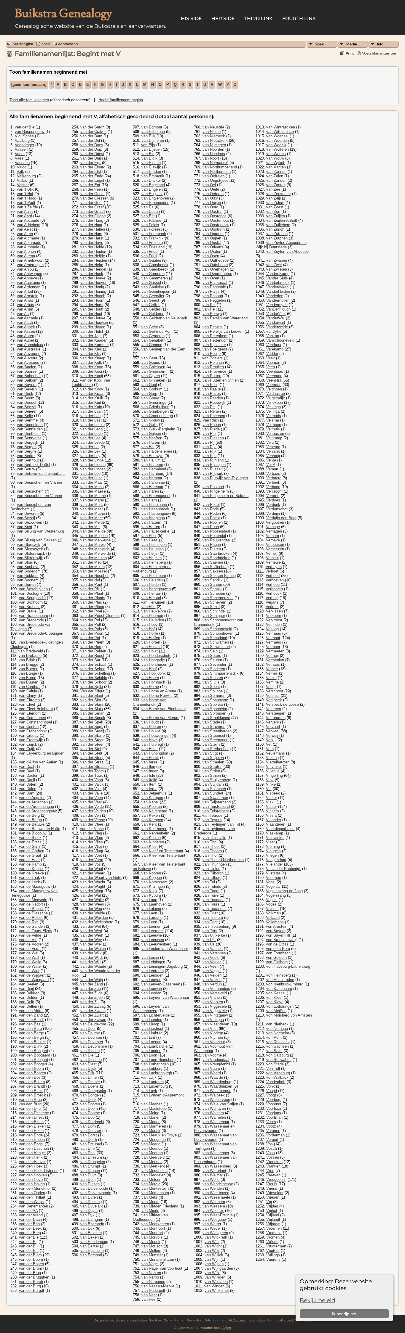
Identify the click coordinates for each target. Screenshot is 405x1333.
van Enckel (151, 180)
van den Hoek (31, 1166)
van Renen (212, 411)
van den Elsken (32, 1126)
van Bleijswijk (28, 544)
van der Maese (93, 491)
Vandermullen (277, 300)
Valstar (23, 185)
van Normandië (215, 162)
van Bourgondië (32, 598)
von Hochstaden (280, 979)
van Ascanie (27, 318)
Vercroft (273, 495)
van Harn (149, 500)
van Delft (26, 1002)
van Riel (209, 433)
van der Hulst (91, 331)
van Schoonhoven (218, 633)
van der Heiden (93, 251)
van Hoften (150, 642)
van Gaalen (151, 260)
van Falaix (150, 225)
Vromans (274, 1233)
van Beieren (27, 411)
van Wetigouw (215, 1219)
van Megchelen (154, 1170)
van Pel (209, 305)
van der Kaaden (93, 340)
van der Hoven (92, 327)
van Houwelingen (155, 735)
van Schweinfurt (216, 646)
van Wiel (212, 1241)
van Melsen (151, 1179)
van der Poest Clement (100, 615)
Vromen (273, 1237)
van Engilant (152, 194)
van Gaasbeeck (154, 265)
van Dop (87, 1117)
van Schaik (212, 589)
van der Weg (91, 908)
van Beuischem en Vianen (39, 482)
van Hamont (151, 478)
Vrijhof (271, 1210)
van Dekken (29, 993)
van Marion (150, 1122)
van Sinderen (214, 669)
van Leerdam (152, 931)
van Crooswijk (31, 740)
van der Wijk (91, 953)
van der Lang (91, 416)
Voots (271, 1122)
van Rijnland (213, 460)
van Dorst (88, 1135)
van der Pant (91, 584)
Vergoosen (275, 522)
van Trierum (213, 917)
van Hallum (151, 460)
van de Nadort (31, 904)
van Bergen (26, 447)
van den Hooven (33, 1175)
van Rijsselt (213, 469)
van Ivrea (149, 789)
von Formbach (278, 953)
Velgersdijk (275, 398)
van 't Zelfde (27, 207)
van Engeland (153, 185)
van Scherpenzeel (218, 598)
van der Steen (92, 744)
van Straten (212, 766)
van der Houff (91, 309)
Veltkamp (274, 438)
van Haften (150, 442)
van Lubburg (151, 1068)
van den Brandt (32, 1086)
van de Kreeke (31, 873)
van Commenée (32, 717)
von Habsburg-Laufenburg (288, 966)
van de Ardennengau (36, 806)
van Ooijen (212, 202)
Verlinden (274, 624)
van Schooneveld (217, 629)
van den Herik (31, 1157)
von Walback (277, 1077)
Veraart (272, 469)
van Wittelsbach (280, 131)
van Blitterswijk (30, 558)
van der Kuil (90, 402)
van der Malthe (93, 495)
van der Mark (91, 504)
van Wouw (275, 158)
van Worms (276, 154)
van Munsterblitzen (157, 1259)
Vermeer (273, 646)
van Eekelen (91, 1233)
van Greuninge (153, 402)
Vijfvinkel (274, 766)
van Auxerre (27, 358)
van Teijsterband (217, 802)
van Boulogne (30, 593)
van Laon (149, 913)
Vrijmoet (273, 1224)
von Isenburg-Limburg (284, 984)
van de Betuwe (31, 824)
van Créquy (29, 735)
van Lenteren (152, 971)
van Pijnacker (214, 345)
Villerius (273, 771)
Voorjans (273, 1113)
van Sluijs (211, 682)
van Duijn (88, 1175)
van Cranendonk (33, 731)
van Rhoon (212, 424)
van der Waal (91, 868)
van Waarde (213, 1077)
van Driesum (91, 1157)
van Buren (27, 678)
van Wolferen (277, 149)
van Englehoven (155, 198)
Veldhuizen (275, 393)
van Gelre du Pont (157, 331)
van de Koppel (31, 868)
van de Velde (30, 935)
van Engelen (152, 189)
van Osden (212, 251)
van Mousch (151, 1246)
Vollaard (273, 917)
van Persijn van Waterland (225, 318)
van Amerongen (30, 265)
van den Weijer (31, 1201)
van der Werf (91, 931)
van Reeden (213, 398)
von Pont (274, 1037)
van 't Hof (25, 194)
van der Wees (92, 904)
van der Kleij (91, 349)
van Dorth (88, 1139)
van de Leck (29, 882)
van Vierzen (213, 1002)
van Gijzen (150, 376)
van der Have (91, 242)
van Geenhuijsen (155, 291)
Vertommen (276, 717)
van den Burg (30, 1104)
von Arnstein (276, 926)
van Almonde (28, 247)
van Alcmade (28, 238)
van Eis (147, 154)
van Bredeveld (30, 651)
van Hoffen (150, 638)
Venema (273, 447)
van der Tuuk (91, 775)
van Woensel (277, 136)
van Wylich (275, 162)
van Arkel (25, 291)
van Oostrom (214, 229)
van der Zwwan (93, 1019)
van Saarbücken (216, 558)
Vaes (19, 158)
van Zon (273, 211)
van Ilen (148, 766)
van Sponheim (215, 709)
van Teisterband (216, 806)
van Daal (26, 766)
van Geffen (150, 305)
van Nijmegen (214, 145)
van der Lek (90, 451)
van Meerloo (151, 1148)
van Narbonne (153, 1281)
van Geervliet (152, 296)
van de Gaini (30, 846)
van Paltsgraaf (215, 282)
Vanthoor (273, 345)
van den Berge (31, 1033)
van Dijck (88, 1068)
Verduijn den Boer (281, 518)
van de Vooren (31, 944)
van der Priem (92, 642)
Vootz (271, 1126)
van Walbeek (214, 1095)
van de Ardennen (33, 802)
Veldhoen (274, 389)
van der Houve (92, 318)
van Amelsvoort (30, 260)
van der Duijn (91, 158)
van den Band (31, 1015)
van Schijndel (214, 611)
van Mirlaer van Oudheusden (150, 1217)
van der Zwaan (93, 1011)
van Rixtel (211, 504)
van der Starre (92, 735)
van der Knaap (92, 358)
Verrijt (271, 686)
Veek (270, 358)
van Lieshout (152, 1028)
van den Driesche (34, 1113)
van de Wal (28, 953)
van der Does (91, 145)
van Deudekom (93, 1024)
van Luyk (149, 1090)
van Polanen (213, 362)
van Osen (211, 256)
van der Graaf (92, 207)
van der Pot (90, 638)
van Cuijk (27, 749)
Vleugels (273, 851)
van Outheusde (216, 260)
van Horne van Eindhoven (163, 709)
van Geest (150, 300)
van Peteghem (215, 336)
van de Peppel (31, 908)
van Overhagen (216, 269)
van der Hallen (92, 229)
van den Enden (32, 1139)
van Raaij (211, 384)
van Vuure (211, 1068)
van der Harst (91, 238)
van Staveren (214, 726)
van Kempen (152, 820)
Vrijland (272, 1215)
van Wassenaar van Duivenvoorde (215, 1137)
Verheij (272, 553)
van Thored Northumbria (223, 860)
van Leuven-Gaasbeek (160, 984)
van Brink (27, 660)
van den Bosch (32, 1082)
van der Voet (91, 855)
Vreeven (273, 1175)
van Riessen (213, 438)
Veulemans (275, 753)
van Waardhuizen (217, 1086)
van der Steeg (92, 740)
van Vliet (210, 1028)
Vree (270, 1170)
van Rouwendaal (217, 540)
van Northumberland (220, 167)
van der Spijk (91, 726)
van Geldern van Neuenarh (164, 318)
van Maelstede (154, 1108)
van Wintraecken (280, 127)
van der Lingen (93, 469)
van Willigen (215, 1277)
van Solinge (213, 691)
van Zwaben (276, 260)
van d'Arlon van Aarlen (38, 762)
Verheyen (274, 567)
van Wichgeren (215, 1233)
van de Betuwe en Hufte (39, 829)
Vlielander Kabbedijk (283, 868)
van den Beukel (32, 1042)
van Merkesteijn (155, 1188)
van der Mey (91, 562)
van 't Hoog (26, 198)
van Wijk (212, 1250)
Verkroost (274, 620)
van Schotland (215, 638)
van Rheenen (214, 416)
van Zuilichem (278, 225)
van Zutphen (277, 238)
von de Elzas (277, 944)
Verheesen (275, 544)
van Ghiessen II (155, 371)
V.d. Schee (24, 136)
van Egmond (91, 1255)
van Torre (211, 895)
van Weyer (212, 1228)
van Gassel (151, 282)
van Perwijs (212, 327)
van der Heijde (92, 256)
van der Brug (30, 1273)
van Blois (25, 562)
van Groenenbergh (157, 416)
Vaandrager (24, 145)
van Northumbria (217, 171)
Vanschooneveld (280, 340)
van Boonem (28, 580)
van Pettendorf (215, 340)
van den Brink (31, 1090)
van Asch (25, 322)
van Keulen (151, 837)
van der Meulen (93, 558)
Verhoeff (273, 575)
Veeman (273, 362)
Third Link (258, 18)
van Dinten (89, 1077)
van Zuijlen (275, 216)
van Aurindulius (30, 345)
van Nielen (212, 131)
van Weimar (213, 1175)
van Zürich (275, 229)
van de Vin (28, 940)
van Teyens (212, 820)
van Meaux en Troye (159, 1135)
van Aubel (25, 340)
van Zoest (274, 207)
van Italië (149, 780)
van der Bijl (28, 1246)
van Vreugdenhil (216, 1064)
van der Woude (93, 966)
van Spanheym (215, 700)
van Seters (212, 655)
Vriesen (272, 1197)
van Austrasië (28, 349)
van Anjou (25, 269)
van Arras (25, 300)
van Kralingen (153, 886)
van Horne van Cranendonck (149, 702)
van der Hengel (93, 269)
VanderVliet (276, 313)
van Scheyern (214, 602)
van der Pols (91, 629)
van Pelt (210, 309)
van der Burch (31, 1281)
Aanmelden (68, 44)
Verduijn (273, 513)
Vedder (272, 353)
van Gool (149, 384)
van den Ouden (32, 1193)
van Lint (148, 1037)
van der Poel (91, 611)
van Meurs (150, 1201)
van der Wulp (91, 979)
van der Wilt (90, 962)
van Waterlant (214, 1170)
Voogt (271, 1095)
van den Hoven (32, 1184)
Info (380, 44)
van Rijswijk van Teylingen (225, 478)
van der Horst (91, 305)
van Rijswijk (213, 473)
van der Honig (92, 287)
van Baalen (26, 367)
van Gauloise (152, 287)
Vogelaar (273, 886)
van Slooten (213, 678)
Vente (271, 460)
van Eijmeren (152, 140)
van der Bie (24, 127)
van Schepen (214, 593)
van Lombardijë (154, 1046)
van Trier (210, 913)
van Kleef (149, 846)
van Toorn (211, 891)
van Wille (212, 1273)
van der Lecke (92, 424)
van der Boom (31, 1259)
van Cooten (29, 726)
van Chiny (27, 695)
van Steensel (214, 735)
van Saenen (213, 562)
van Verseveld (215, 993)
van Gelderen (152, 313)
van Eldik (149, 158)
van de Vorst (30, 948)
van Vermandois (216, 988)
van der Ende (91, 176)
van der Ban (29, 1224)
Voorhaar (273, 1108)
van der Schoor (93, 682)
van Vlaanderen (216, 1024)
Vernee (272, 669)
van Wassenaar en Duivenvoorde (214, 1128)
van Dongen (90, 1095)
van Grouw (150, 420)
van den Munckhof (35, 1188)
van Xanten (276, 167)
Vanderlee (274, 296)
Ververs (272, 722)
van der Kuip (91, 407)
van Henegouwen (156, 589)
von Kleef (274, 997)
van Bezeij (26, 518)
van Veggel (212, 971)
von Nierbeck (277, 1024)
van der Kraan (92, 393)
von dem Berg (278, 948)
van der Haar (91, 225)
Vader (20, 154)
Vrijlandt (273, 1219)
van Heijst (150, 553)
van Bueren (28, 669)
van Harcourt (152, 487)
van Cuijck (28, 744)
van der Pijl (90, 589)
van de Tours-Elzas (35, 931)
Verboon (273, 487)
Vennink (273, 451)
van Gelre (149, 327)
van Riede (211, 429)
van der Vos (90, 864)
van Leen (149, 922)
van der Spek (91, 722)
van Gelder (150, 309)
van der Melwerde (95, 540)
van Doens (89, 1086)
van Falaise (151, 220)
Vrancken (274, 1162)
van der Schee (92, 669)
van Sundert (213, 793)
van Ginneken (153, 380)
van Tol (209, 882)
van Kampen (152, 797)
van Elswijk (151, 167)
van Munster (152, 1255)
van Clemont (30, 713)
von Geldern (276, 957)
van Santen (212, 584)
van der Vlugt (91, 851)
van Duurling (91, 1201)
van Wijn (212, 1259)
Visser (271, 806)
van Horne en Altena (158, 691)
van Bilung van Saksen (37, 540)
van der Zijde (91, 993)
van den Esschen (34, 1148)
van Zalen (274, 176)
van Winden (214, 1286)
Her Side (223, 18)
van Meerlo (150, 1144)
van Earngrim (91, 1219)
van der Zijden (92, 997)
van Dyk (87, 1215)
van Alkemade (29, 242)
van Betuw (26, 469)
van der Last (91, 420)
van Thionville (214, 837)
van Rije (209, 447)
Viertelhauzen (277, 762)
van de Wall (29, 957)
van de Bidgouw (32, 833)
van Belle (25, 416)
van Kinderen (152, 842)
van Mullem (151, 1250)
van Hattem (151, 522)
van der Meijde (93, 531)
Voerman (273, 877)
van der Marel (92, 500)
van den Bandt (31, 1019)
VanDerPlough (278, 309)
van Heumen (152, 615)
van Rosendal (214, 535)
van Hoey (149, 624)
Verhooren (274, 589)
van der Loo (90, 473)
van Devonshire (93, 1046)
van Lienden (151, 1019)
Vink (270, 780)
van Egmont (151, 127)
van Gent (149, 358)
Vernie (271, 678)
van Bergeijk (27, 442)
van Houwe (150, 731)
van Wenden (213, 1188)
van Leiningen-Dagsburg (162, 966)
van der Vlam (91, 837)
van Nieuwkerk (215, 140)
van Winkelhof (217, 1290)
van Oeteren (213, 194)
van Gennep (151, 345)
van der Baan (30, 1219)
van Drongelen (92, 1162)
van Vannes (213, 948)
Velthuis (273, 429)
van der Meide (92, 522)
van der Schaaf (93, 664)
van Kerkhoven (154, 829)
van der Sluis (91, 709)
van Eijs (148, 145)
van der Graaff (92, 211)
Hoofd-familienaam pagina (120, 100)
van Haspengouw (30, 131)
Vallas (22, 180)
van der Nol (90, 580)
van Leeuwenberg (156, 944)
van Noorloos (214, 154)
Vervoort (273, 726)
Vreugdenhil (276, 1179)
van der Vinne (92, 829)
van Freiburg (152, 242)
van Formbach (153, 233)
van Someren (214, 695)
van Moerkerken (155, 1224)
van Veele (211, 957)
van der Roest (92, 655)
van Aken (25, 233)
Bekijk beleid (317, 1300)
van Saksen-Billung (219, 575)
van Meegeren (153, 1139)
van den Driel (30, 1108)
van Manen (150, 1117)
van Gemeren (153, 336)
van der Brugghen (34, 1277)
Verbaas (273, 473)
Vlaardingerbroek (280, 829)
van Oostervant (216, 225)
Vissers (272, 811)
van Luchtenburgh (156, 1073)
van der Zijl (89, 1002)
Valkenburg (26, 176)
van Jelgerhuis (153, 793)
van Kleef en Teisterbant (162, 851)
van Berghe (26, 451)
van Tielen (211, 868)
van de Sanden (32, 926)
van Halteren (152, 464)
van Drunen (90, 1170)
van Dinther (90, 1082)
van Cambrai (29, 686)
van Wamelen (214, 1117)
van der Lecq (91, 429)
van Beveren (28, 513)
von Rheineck (278, 1042)
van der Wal (90, 895)
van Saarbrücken (217, 553)
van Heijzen (151, 558)
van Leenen (151, 926)
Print (350, 53)
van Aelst (25, 229)
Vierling (272, 757)
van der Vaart (91, 780)
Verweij (272, 735)
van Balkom (27, 380)
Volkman (273, 913)
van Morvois (151, 1237)
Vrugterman (276, 1246)
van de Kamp (30, 864)
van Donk (88, 1099)
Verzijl (271, 740)
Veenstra (273, 380)
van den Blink (30, 1046)
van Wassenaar (216, 1122)
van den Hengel (32, 1153)
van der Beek (30, 1228)
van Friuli (149, 256)
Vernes (272, 673)
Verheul (272, 558)
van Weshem (214, 1201)
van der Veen (91, 797)
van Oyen (211, 278)
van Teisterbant (216, 811)
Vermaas (273, 633)
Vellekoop (274, 402)
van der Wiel (91, 944)
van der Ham (91, 233)
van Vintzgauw (215, 1015)
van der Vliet (91, 846)
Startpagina (23, 44)
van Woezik (276, 145)
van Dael (26, 771)
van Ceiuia (28, 691)
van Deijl (26, 988)
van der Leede (92, 442)
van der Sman (92, 713)
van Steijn (211, 744)
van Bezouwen (29, 522)
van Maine (150, 1113)
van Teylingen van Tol (221, 824)
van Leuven (151, 979)
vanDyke (273, 331)
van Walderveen (216, 1099)
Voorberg (273, 1099)
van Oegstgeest (216, 180)
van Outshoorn (215, 265)
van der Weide (92, 913)
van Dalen (27, 789)
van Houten (151, 726)
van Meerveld (153, 1157)
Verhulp (272, 598)
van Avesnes (28, 362)
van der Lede (91, 433)
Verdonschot (277, 509)
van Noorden (213, 149)
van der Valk (91, 789)
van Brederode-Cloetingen (41, 633)
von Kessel (276, 993)
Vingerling (274, 775)
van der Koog (91, 367)
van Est (148, 216)
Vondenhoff (276, 1082)
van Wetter (212, 1224)
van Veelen (212, 962)
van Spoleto (213, 704)
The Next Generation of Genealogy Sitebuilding (186, 1320)
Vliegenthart (276, 860)
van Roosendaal (216, 531)
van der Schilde (93, 678)
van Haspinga (153, 518)
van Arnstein (27, 296)
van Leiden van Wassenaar (164, 948)
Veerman (273, 384)
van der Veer (91, 802)
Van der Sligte (92, 691)
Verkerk (272, 606)
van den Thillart (32, 1197)
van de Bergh (30, 820)
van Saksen (213, 571)
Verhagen (274, 531)
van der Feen (91, 189)
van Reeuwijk (214, 402)
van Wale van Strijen (220, 1104)
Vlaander (273, 820)
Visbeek (273, 793)
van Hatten (150, 527)
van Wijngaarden (219, 1268)
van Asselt (26, 327)
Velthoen (273, 424)
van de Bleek (30, 837)
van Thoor (211, 846)
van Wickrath (216, 1237)
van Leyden (151, 993)
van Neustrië (213, 127)
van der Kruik (91, 398)
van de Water (30, 966)
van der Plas (91, 602)
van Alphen (26, 251)
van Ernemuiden (155, 202)
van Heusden (152, 620)
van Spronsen (214, 713)
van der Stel (90, 749)
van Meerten (152, 1153)
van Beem (25, 398)
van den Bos (30, 1077)
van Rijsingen (214, 464)
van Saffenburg (216, 567)
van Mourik (150, 1241)
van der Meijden (94, 535)
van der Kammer (94, 345)
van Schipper (214, 615)
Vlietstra (273, 873)
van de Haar (29, 860)
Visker (271, 797)
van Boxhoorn (31, 602)
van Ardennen (28, 287)
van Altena (26, 256)
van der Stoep (92, 757)
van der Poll (90, 624)
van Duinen (90, 1184)
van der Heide (92, 247)
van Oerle (211, 189)
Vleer (270, 842)
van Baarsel (27, 371)
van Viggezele (215, 1006)
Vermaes (273, 642)
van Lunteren (152, 1082)
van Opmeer (213, 233)
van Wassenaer (216, 1153)
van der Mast (91, 509)
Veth (270, 749)
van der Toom (92, 771)
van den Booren (32, 1073)
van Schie (211, 606)
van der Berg (30, 1233)
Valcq (21, 167)
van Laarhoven (154, 904)
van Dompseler (93, 1090)
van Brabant (29, 606)
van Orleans (213, 247)
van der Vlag (91, 833)
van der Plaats (92, 598)
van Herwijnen (153, 602)
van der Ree (90, 646)
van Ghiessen (153, 367)
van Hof (148, 629)
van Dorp (88, 1126)
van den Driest (31, 1117)
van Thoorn (212, 851)
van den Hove (31, 1179)
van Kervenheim (155, 833)
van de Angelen (32, 797)
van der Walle (92, 900)
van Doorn (89, 1108)
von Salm (274, 1051)
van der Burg (30, 1286)
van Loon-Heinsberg (158, 1059)
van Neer (149, 1295)
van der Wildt (91, 957)
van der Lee (90, 438)
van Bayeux (27, 389)
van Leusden (152, 975)
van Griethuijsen (155, 407)
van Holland (151, 646)
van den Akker (31, 1011)
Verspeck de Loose (282, 704)
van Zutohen (277, 233)
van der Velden (93, 811)
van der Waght (92, 886)
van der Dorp (91, 149)
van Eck (87, 1228)
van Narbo (150, 1277)
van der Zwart (92, 1015)
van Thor (210, 855)
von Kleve (274, 1002)
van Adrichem (28, 225)
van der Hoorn (92, 300)
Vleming (273, 846)
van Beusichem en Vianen (39, 495)
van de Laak (29, 877)
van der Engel (92, 180)
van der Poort (91, 633)
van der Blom (30, 1255)
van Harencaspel (155, 495)
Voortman (274, 1117)
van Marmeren (153, 1126)
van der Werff (91, 935)
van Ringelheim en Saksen (225, 495)
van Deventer (91, 1042)
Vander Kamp (277, 273)
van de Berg (29, 815)
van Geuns (150, 362)
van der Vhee (91, 824)
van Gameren (153, 273)
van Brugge (28, 664)
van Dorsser (90, 1130)
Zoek (319, 44)
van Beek (25, 393)
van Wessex (213, 1210)
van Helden (151, 584)
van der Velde (92, 806)
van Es (147, 207)
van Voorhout (214, 1042)
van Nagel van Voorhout (161, 1268)
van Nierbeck (214, 136)
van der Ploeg (92, 606)
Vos (269, 1144)
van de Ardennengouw (38, 811)
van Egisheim (92, 1250)
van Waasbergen (217, 1090)
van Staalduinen (216, 717)
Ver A (270, 464)
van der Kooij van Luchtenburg (91, 382)
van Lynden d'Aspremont (162, 1095)
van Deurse (90, 1033)
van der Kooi (91, 371)
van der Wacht (92, 882)
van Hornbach (153, 682)
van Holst (149, 651)
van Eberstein (92, 1224)
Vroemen (274, 1228)
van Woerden (277, 140)
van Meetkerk (153, 1166)
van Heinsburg (153, 575)
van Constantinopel (35, 722)
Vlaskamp (274, 833)
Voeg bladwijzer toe (379, 53)
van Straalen (213, 762)
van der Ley (90, 456)
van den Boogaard (34, 1055)
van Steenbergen (217, 731)
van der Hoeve (92, 278)
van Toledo (212, 886)
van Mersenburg (155, 1193)
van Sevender (214, 664)
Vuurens (273, 1259)
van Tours (211, 904)
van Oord (210, 207)
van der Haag (91, 220)
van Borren (26, 584)
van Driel (87, 1153)
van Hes (148, 606)
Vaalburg (22, 140)
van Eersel (89, 1246)
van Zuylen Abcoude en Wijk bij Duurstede (281, 244)
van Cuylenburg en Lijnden (41, 753)
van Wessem (214, 1206)
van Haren (150, 491)
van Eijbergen (153, 131)
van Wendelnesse (218, 1184)
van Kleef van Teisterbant (163, 855)
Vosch (271, 1148)
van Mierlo (150, 1210)
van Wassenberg (217, 1166)
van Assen (26, 331)
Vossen (272, 1157)
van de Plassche (33, 913)
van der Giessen (94, 198)
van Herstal (151, 598)
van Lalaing (151, 908)
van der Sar (90, 660)
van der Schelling (95, 673)
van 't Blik (25, 189)
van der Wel (90, 926)
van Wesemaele (216, 1197)
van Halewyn (152, 456)
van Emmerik (152, 176)
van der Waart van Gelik (101, 877)
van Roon (211, 527)
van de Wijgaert (32, 975)
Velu (270, 442)
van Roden (212, 513)
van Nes (148, 1299)
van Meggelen (153, 1175)
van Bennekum (30, 424)
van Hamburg (152, 473)
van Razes (212, 393)
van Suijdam (213, 784)
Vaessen (22, 162)
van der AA (28, 1210)
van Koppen (151, 877)
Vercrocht (274, 491)
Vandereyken (277, 287)
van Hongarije (153, 660)
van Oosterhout (216, 220)
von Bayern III (278, 935)
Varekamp (274, 349)
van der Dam (91, 136)
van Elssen (151, 162)
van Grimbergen (155, 411)
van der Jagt (91, 336)
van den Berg (30, 1028)
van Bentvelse (29, 438)
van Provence (214, 371)
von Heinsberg (278, 975)
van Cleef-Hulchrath (36, 709)
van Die (86, 1055)
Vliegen (272, 855)
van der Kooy (91, 389)
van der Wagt (91, 891)
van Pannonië (214, 287)
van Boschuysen (33, 589)
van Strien (211, 771)
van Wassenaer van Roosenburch (215, 1159)
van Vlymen (213, 1037)
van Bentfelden (30, 429)
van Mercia (150, 1184)
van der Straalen (94, 766)
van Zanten (276, 185)
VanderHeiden (278, 291)
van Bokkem (28, 575)
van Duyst (89, 1210)
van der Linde (91, 460)
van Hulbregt (152, 744)
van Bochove (28, 567)
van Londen (151, 1051)
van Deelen (28, 984)
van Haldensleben (156, 451)
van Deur (88, 1028)
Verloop (272, 629)
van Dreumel (91, 1144)
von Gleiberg (277, 962)
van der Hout (91, 313)
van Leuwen (151, 988)
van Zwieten (276, 269)
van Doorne (90, 1113)
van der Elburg (92, 167)
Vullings (273, 1255)
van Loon (149, 1055)
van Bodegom (29, 571)
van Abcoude (28, 220)
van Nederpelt (153, 1290)
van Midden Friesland (159, 1206)
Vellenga (273, 407)
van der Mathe (92, 513)
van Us (209, 944)
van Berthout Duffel (33, 464)
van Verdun (212, 984)
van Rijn (209, 456)
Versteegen (275, 713)
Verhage (273, 527)
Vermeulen (275, 660)
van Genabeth (153, 340)
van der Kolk (91, 362)
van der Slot (90, 700)
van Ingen (149, 771)
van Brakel (28, 611)
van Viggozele (215, 1011)
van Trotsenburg (216, 926)
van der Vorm (91, 860)
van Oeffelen (213, 176)
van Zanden (276, 180)
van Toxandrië (215, 908)
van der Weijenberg (96, 922)
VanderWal (275, 318)
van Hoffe (149, 633)
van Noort (211, 158)
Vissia (271, 815)
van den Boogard (33, 1059)
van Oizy (210, 198)
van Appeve (27, 278)
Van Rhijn (211, 420)
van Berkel (26, 456)
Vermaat (273, 638)
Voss (270, 1153)
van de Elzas (30, 842)
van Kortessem (154, 882)
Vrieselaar (274, 1193)
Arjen (226, 1328)
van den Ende (31, 1135)
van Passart (213, 296)
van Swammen (215, 797)
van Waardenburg (217, 1082)
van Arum (25, 309)
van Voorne (212, 1055)
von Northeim (277, 1033)
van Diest (88, 1064)
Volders (272, 908)
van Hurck (150, 757)
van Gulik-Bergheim (158, 429)
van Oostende (215, 216)
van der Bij (28, 1241)
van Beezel (26, 407)
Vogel (270, 882)
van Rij (208, 442)
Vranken (273, 1166)
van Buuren (28, 682)
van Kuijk (149, 891)
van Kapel (150, 802)
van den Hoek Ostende (38, 1170)
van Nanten (151, 1273)
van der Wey (91, 940)
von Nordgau (277, 1028)
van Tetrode (212, 815)
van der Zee (90, 988)
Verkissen (274, 611)
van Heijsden (152, 549)
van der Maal (91, 482)
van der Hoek (91, 273)
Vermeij (272, 655)
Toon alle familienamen (29, 100)
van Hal (147, 447)
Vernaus (273, 664)
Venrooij (273, 456)
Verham (272, 535)
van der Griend (93, 216)
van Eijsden (151, 149)
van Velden (212, 975)
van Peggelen (214, 300)
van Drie (87, 1148)
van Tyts (210, 931)
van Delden (28, 997)
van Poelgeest (215, 349)
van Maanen (151, 1104)
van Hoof (149, 669)
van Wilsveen (216, 1281)
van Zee (273, 189)
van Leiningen (153, 962)
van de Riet (29, 922)
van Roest (211, 518)
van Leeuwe (151, 935)
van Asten (25, 336)
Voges (271, 904)
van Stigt (210, 753)
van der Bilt (29, 1250)
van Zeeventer (278, 194)
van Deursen (91, 1037)
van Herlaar (151, 593)
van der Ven (90, 815)
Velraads (273, 416)
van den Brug (30, 1099)
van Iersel (149, 762)
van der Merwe (93, 544)
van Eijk (148, 136)
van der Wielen (93, 948)
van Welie (211, 1179)
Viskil (270, 802)
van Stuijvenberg (217, 780)
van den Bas (30, 1024)
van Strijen (212, 775)
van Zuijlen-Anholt (281, 220)
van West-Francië (218, 1215)
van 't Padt (26, 202)
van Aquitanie (28, 282)
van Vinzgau (213, 1019)
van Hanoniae (153, 482)
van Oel (209, 185)
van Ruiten (212, 549)
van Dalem (28, 784)
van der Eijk (90, 162)
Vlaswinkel (275, 837)
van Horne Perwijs (157, 695)
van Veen (211, 966)
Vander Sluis (277, 278)
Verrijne (272, 682)
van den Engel (31, 1144)
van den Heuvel (32, 1162)
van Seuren (212, 660)
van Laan (149, 900)
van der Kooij (91, 376)
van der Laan (91, 411)
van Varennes (214, 953)
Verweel (272, 731)
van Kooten (151, 873)
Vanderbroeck (278, 282)
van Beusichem (30, 491)
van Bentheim (29, 433)
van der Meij (90, 527)
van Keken (150, 815)
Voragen (273, 1130)
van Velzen (212, 979)
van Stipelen (213, 757)
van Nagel (150, 1264)
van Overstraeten (217, 273)
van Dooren (90, 1104)
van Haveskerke (155, 531)
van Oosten (212, 211)
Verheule (273, 562)
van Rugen (212, 544)
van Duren (89, 1197)
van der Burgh (92, 127)
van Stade (211, 722)
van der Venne (92, 820)
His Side (191, 18)
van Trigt (210, 922)
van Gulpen (151, 433)
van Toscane (213, 900)
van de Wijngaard (34, 979)
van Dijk (87, 1073)
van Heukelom (153, 611)
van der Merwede (95, 549)
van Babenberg (30, 376)
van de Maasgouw (34, 886)
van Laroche (151, 917)
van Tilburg (212, 877)
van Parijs (211, 291)
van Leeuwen (152, 940)
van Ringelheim (216, 491)
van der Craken (93, 131)
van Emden (151, 171)
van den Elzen (31, 1130)
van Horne (150, 686)
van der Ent (90, 185)
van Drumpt (90, 1166)
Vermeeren (275, 651)
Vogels (272, 900)
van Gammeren (154, 278)
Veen (270, 367)
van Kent (149, 824)
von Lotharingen (280, 1006)
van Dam (26, 793)
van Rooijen (213, 522)
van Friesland (153, 247)
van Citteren (29, 700)
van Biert (24, 527)
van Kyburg (151, 895)
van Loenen (151, 1042)
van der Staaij (92, 731)
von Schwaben (278, 1059)
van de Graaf (30, 855)
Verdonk (273, 504)
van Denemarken (33, 1206)
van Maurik (150, 1130)
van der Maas (92, 487)
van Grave (150, 398)
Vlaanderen (275, 824)
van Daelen (28, 775)
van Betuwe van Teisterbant (41, 473)
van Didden (90, 1051)
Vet (269, 744)
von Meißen (276, 1011)
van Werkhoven (216, 1193)
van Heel (149, 535)
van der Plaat (91, 593)
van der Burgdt (31, 1290)
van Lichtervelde (155, 1015)
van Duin (87, 1179)
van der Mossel (93, 571)
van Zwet (274, 265)
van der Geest (92, 194)
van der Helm (91, 265)
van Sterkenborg (217, 749)
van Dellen (28, 1006)
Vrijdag (272, 1206)
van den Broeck (32, 1095)
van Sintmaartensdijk (221, 673)
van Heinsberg (153, 562)
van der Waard (92, 873)
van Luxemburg (154, 1086)
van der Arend (31, 1215)
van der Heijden (93, 260)
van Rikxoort (213, 487)
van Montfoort (153, 1228)
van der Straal (92, 762)
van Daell (27, 780)
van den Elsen (31, 1122)
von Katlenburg (279, 988)
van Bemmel (28, 420)
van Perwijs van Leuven (223, 331)
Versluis (273, 695)
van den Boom (31, 1068)
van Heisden (152, 580)
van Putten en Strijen (221, 380)
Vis (269, 789)
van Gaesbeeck (154, 269)
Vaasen (21, 149)
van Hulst (149, 749)
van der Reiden (93, 651)
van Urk (209, 940)
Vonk (270, 1086)
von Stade (275, 1064)
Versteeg (273, 709)
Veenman (274, 376)
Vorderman (275, 1135)
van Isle (148, 775)
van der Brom (30, 1268)
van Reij (209, 407)
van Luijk (149, 1077)
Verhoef (271, 571)
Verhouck (274, 593)
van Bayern (26, 384)
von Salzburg (277, 1055)
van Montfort (152, 1233)
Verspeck (274, 700)
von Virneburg (278, 1073)
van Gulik (149, 424)
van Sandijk (213, 580)
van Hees (149, 540)
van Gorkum (151, 389)
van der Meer (91, 518)
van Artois (25, 305)
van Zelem (275, 202)
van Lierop (150, 1024)
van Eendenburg (94, 1241)
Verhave (273, 540)
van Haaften (151, 438)
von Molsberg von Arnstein (289, 1015)
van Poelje (212, 353)
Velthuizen (275, 433)
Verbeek (273, 482)
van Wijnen (214, 1264)
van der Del (90, 140)
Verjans (272, 602)
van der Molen (92, 567)
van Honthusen (154, 664)
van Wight (213, 1246)
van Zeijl (273, 198)
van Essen (150, 211)
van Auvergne (28, 353)
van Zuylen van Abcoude (287, 251)
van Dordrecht (92, 1122)
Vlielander (274, 864)
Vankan (272, 336)
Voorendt (273, 1104)
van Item (149, 784)
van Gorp (149, 393)
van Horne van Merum (160, 717)
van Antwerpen (29, 273)
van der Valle (91, 793)
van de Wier (29, 971)
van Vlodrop (213, 1033)
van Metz (149, 1197)
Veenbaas (274, 371)
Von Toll (273, 1068)
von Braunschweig (281, 940)
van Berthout (28, 460)
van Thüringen (215, 864)
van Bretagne (30, 655)
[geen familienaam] (28, 84)
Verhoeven (275, 580)
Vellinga (273, 411)
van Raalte (212, 389)
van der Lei (89, 447)
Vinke (271, 784)
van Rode (211, 509)
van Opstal (212, 242)
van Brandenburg (33, 615)
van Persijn (212, 313)
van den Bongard (33, 1051)
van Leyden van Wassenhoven (151, 1008)
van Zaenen (276, 171)
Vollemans (275, 922)
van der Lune (91, 478)
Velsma (272, 420)
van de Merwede (33, 900)
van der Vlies (91, 842)
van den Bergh (31, 1037)
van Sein (210, 651)
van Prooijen (213, 367)
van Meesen (151, 1162)
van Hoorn (150, 678)
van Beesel (26, 402)
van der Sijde (91, 686)
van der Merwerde (95, 553)
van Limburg (151, 1033)
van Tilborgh (213, 873)
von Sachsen (277, 1046)
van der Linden (93, 464)
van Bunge (28, 673)
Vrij (269, 1201)
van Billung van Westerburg (40, 531)
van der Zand (91, 984)
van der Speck (92, 717)
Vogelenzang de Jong (284, 891)
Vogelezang (276, 895)
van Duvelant (91, 1206)
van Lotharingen (155, 1064)
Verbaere (273, 478)
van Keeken (151, 806)
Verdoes (273, 500)
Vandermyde (277, 305)
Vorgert (272, 1139)
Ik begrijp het (344, 1313)
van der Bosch (31, 1264)
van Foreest (151, 229)
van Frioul (149, 251)
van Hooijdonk (153, 673)
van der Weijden (94, 917)
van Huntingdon (154, 753)
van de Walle (30, 962)
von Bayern (276, 931)
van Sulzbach (214, 789)
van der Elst (90, 171)
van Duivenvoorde (95, 1193)
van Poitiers (212, 358)
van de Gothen (31, 851)
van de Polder (31, 917)
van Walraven (214, 1108)
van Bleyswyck (30, 549)
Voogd (271, 1090)
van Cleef (27, 704)
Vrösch (272, 1241)
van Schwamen (216, 642)
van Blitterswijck (31, 553)
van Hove (149, 740)
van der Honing (93, 291)
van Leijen (150, 957)
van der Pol (90, 620)
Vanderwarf (275, 322)
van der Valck (92, 784)
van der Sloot (91, 695)
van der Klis (90, 353)
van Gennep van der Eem (163, 349)
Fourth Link (299, 18)
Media (351, 44)
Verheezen (275, 549)
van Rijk (209, 451)
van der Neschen (94, 575)
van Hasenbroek (155, 509)
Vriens (271, 1188)
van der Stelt (91, 753)
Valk (20, 171)
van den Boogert (33, 1064)
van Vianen (212, 997)
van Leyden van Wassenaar (165, 997)
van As (23, 313)
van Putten (212, 376)
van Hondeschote (156, 655)
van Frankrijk (152, 238)
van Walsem (213, 1113)
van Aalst (25, 211)
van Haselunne (154, 504)
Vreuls (271, 1184)
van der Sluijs (92, 704)
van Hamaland (153, 469)
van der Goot (91, 202)
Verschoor (274, 691)
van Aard (24, 216)
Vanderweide (277, 327)
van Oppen (212, 238)
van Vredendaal (216, 1059)
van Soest (211, 686)
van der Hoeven (93, 282)
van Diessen (91, 1059)
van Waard (212, 1073)
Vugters (273, 1250)
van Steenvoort (216, 740)
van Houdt (150, 722)
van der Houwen (94, 322)
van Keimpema (154, 811)
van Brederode (31, 620)
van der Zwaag (93, 1006)
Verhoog (273, 584)
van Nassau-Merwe (157, 1286)
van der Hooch (92, 296)
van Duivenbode (94, 1188)
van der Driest (92, 154)
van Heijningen (154, 544)
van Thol (210, 842)
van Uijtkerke (214, 935)
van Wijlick (214, 1255)
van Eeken (89, 1237)
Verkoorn (273, 615)
